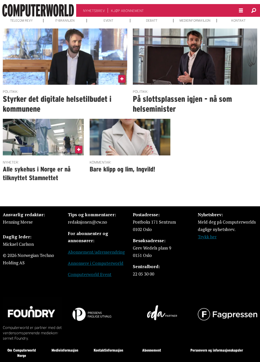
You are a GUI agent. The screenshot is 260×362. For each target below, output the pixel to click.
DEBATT (151, 20)
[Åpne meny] (241, 10)
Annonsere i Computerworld (95, 263)
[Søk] (253, 10)
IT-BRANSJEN (65, 20)
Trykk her (207, 237)
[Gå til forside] (38, 10)
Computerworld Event (89, 274)
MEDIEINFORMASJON (195, 20)
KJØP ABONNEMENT (127, 11)
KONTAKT (238, 20)
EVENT (108, 20)
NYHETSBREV (94, 11)
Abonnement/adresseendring (96, 252)
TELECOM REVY (21, 20)
